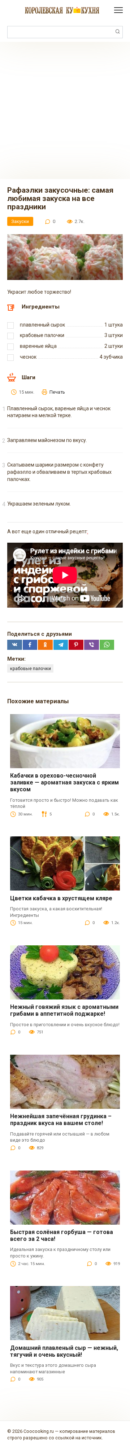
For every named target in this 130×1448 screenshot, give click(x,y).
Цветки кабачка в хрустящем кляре (61, 898)
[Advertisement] (65, 110)
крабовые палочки (30, 668)
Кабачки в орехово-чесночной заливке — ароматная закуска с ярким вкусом (64, 782)
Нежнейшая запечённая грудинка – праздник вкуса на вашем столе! (61, 1120)
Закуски (20, 221)
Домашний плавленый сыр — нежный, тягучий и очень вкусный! (64, 1351)
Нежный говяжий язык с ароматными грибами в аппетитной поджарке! (64, 1010)
